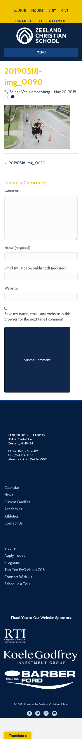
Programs (12, 562)
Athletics (11, 516)
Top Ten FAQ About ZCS (24, 570)
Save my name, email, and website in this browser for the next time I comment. (37, 316)
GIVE (64, 11)
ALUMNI (20, 11)
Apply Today (14, 555)
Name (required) (17, 248)
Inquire (10, 548)
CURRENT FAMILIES (53, 21)
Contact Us (13, 523)
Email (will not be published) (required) (35, 268)
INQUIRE (37, 11)
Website (11, 288)
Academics (13, 509)
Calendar (11, 487)
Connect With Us (18, 577)
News (8, 495)
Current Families (17, 502)
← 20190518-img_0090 (24, 163)
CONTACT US (24, 21)
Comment (12, 190)
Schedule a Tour (17, 584)
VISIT (52, 11)
